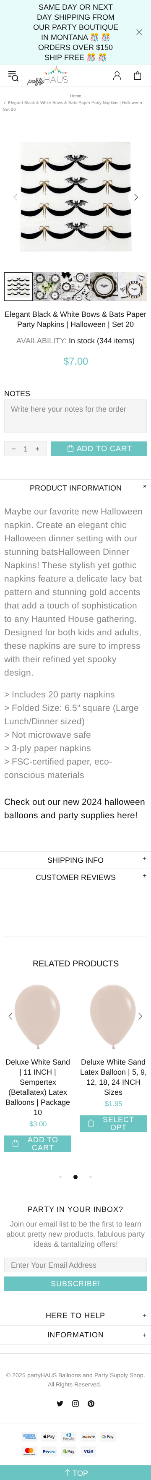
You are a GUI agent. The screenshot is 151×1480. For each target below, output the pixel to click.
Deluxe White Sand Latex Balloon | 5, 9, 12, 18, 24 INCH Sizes (113, 1077)
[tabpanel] (38, 1078)
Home (75, 96)
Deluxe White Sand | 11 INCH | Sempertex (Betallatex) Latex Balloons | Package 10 (37, 1087)
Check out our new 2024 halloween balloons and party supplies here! (74, 808)
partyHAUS (47, 75)
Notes (17, 393)
